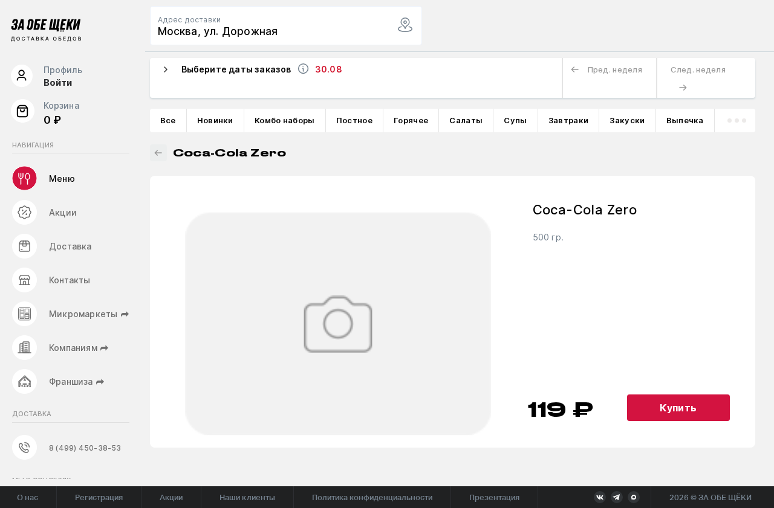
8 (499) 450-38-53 (85, 447)
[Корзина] (22, 113)
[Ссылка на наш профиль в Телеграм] (617, 497)
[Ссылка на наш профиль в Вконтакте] (600, 497)
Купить (678, 408)
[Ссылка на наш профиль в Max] (634, 497)
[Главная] (46, 32)
